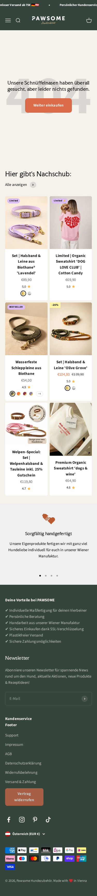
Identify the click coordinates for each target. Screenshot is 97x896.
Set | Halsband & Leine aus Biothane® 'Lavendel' (26, 264)
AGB (8, 754)
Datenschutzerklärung (23, 763)
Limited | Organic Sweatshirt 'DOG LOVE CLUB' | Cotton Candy (71, 264)
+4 (39, 394)
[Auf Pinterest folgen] (35, 819)
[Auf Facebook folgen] (8, 819)
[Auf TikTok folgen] (48, 819)
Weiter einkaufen (48, 105)
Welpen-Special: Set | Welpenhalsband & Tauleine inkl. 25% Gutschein (26, 463)
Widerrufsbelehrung (21, 772)
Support (11, 735)
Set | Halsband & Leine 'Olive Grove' (70, 365)
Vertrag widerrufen (24, 797)
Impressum (14, 744)
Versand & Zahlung (20, 782)
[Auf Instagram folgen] (21, 819)
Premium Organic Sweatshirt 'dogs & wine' (70, 468)
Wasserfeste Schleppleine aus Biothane (26, 367)
